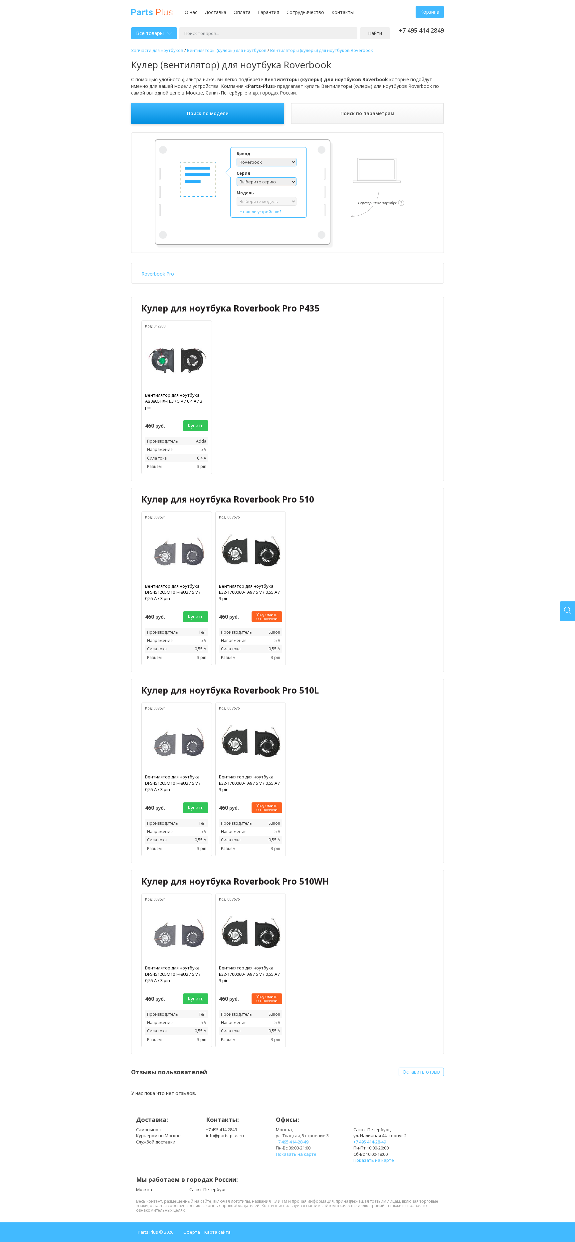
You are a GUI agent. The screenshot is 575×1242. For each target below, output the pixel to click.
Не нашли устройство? (259, 212)
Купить (196, 425)
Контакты (342, 12)
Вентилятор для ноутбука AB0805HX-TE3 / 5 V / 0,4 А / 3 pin (173, 401)
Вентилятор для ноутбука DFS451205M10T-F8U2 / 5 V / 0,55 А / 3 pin (173, 592)
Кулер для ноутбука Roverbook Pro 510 (227, 499)
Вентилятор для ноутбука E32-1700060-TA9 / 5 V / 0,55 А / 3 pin (249, 592)
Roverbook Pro (157, 274)
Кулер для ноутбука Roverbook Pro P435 (230, 308)
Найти (375, 33)
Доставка (215, 12)
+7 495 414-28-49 (292, 1142)
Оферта (191, 1232)
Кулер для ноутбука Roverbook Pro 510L (230, 690)
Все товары (150, 33)
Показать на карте (296, 1154)
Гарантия (268, 12)
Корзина (429, 12)
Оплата (242, 12)
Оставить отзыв (421, 1072)
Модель (245, 193)
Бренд (243, 153)
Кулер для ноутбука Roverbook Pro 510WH (235, 881)
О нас (191, 12)
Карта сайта (217, 1232)
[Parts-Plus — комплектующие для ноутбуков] (152, 11)
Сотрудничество (305, 12)
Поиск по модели (208, 113)
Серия (243, 173)
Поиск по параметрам (367, 113)
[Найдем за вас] (567, 611)
